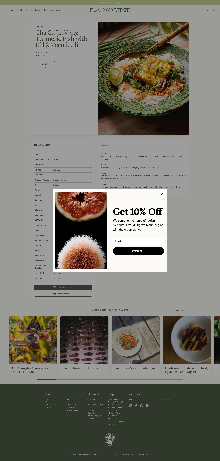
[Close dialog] (162, 194)
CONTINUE (138, 251)
